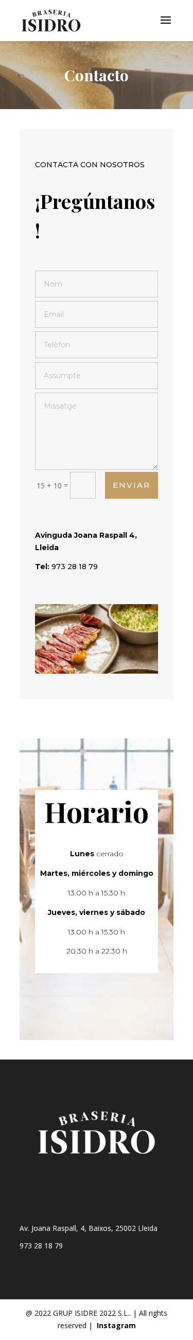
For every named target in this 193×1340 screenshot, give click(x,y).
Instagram (116, 1325)
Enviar (131, 485)
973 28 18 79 (41, 1245)
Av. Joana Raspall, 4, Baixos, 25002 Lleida (88, 1228)
